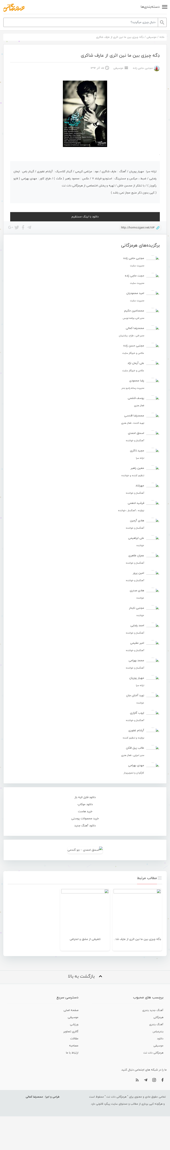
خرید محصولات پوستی (85, 819)
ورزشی (74, 1024)
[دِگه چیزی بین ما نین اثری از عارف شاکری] (137, 912)
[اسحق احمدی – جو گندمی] (85, 850)
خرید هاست (85, 812)
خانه (161, 37)
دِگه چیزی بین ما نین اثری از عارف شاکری (136, 939)
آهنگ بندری (156, 1024)
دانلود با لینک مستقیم (85, 217)
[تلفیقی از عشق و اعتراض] (85, 912)
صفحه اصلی (71, 1010)
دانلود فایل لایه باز (85, 797)
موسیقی (151, 37)
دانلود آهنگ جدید (85, 826)
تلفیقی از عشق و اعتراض (85, 939)
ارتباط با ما (72, 1053)
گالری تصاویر (70, 1032)
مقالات (74, 1039)
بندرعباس (158, 1031)
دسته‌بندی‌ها (150, 6)
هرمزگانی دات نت (153, 1053)
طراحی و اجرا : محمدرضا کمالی (43, 1097)
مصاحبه (73, 1046)
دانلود (160, 1038)
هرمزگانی (158, 1017)
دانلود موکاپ (85, 804)
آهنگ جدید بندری (152, 1010)
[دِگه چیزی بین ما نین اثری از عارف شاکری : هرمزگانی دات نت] (14, 7)
